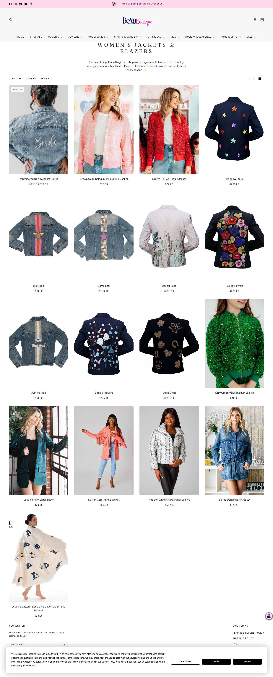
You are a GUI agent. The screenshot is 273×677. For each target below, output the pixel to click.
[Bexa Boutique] (136, 20)
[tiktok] (31, 4)
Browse (17, 78)
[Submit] (64, 645)
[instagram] (15, 4)
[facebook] (10, 4)
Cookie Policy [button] (108, 662)
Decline (216, 661)
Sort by (31, 78)
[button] (253, 78)
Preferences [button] (29, 665)
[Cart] (262, 20)
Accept (247, 661)
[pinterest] (21, 4)
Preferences (185, 661)
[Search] (11, 20)
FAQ (235, 644)
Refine (44, 78)
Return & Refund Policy (248, 633)
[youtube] (26, 4)
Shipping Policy (243, 638)
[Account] (255, 20)
